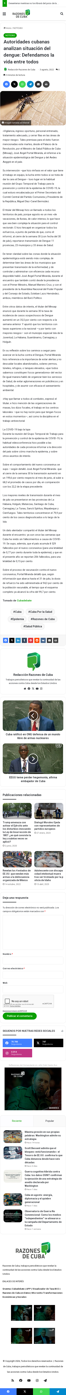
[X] (11, 640)
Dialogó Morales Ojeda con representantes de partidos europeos (47, 825)
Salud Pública (33, 626)
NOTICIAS (18, 28)
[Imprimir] (55, 640)
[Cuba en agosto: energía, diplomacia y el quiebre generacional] (13, 1199)
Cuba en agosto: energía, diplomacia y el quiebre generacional (39, 1198)
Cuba (18, 611)
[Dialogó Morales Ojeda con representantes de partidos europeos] (48, 811)
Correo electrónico (14, 968)
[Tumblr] (24, 640)
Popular (50, 1120)
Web (5, 983)
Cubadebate (24, 600)
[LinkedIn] (18, 640)
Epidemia (18, 619)
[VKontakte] (43, 640)
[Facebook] (5, 640)
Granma (6, 1289)
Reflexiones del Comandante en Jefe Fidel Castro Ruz (33, 1065)
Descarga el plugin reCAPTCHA (15, 1011)
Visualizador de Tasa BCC (45, 1289)
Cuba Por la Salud (41, 611)
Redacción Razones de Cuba (21, 69)
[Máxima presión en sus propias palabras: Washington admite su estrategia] (13, 1136)
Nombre (8, 954)
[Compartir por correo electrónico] (49, 640)
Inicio (8, 28)
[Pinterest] (30, 640)
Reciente (17, 1120)
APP (28, 1289)
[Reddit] (36, 640)
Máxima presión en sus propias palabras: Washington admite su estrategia (43, 1135)
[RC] (21, 13)
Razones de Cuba (43, 619)
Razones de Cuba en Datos (16, 1293)
